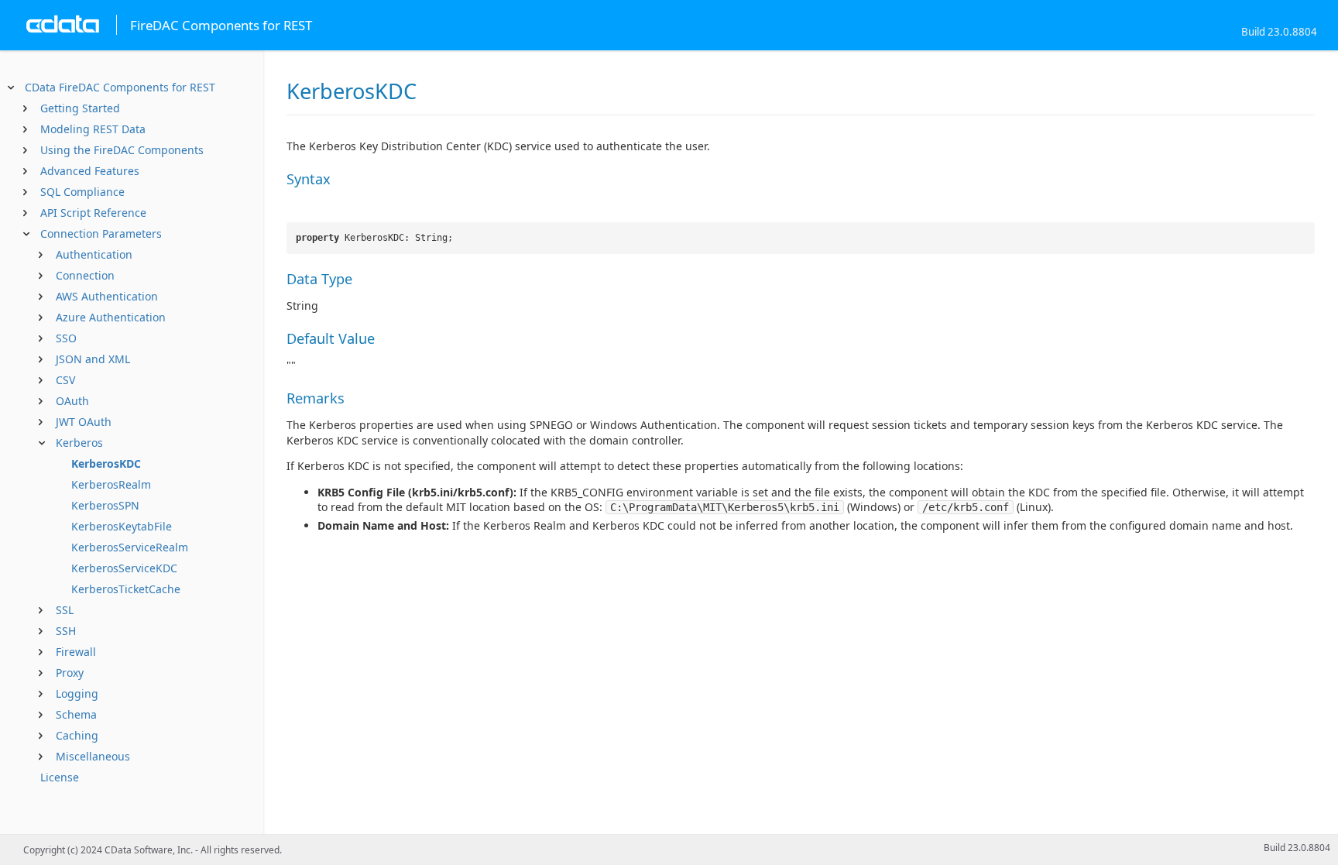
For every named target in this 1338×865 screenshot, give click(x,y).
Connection (85, 275)
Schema (76, 714)
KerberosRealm (111, 484)
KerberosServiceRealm (129, 547)
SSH (66, 630)
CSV (65, 379)
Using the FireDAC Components (122, 149)
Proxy (70, 672)
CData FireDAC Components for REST (120, 87)
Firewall (76, 651)
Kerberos (79, 442)
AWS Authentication (107, 296)
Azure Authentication (111, 317)
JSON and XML (93, 359)
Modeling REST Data (93, 129)
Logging (77, 693)
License (59, 777)
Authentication (94, 254)
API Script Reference (93, 212)
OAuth (72, 400)
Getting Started (80, 108)
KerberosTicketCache (125, 589)
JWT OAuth (84, 421)
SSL (65, 609)
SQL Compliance (82, 191)
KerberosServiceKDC (124, 568)
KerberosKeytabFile (121, 526)
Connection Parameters (101, 233)
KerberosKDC (106, 463)
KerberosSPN (105, 505)
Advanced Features (89, 170)
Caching (77, 735)
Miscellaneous (93, 756)
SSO (66, 338)
